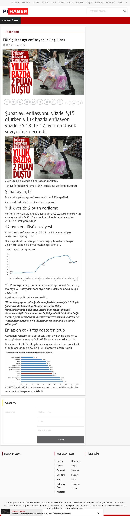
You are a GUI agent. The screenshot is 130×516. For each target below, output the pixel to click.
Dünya (36, 2)
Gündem (15, 2)
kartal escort (44, 505)
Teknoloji (99, 2)
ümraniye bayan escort (37, 502)
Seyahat (75, 470)
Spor (53, 2)
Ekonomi (26, 2)
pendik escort (31, 505)
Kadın (70, 2)
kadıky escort (57, 505)
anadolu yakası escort (15, 502)
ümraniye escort (71, 505)
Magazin (79, 2)
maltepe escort (17, 505)
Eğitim (62, 2)
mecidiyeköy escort (74, 508)
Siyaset (45, 2)
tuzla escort (111, 502)
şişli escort (58, 508)
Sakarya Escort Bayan (95, 502)
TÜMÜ (121, 2)
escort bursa (79, 502)
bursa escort (66, 502)
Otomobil (110, 2)
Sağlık (89, 2)
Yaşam (74, 488)
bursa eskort (54, 502)
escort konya (114, 505)
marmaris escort (99, 505)
